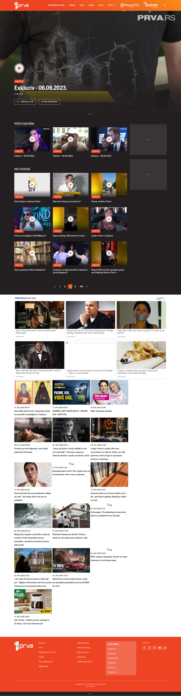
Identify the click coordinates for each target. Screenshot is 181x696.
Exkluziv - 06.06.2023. (24, 156)
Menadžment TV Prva (47, 652)
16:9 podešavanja (45, 662)
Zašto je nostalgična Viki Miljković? (30, 236)
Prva (40, 648)
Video (101, 5)
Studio (41, 657)
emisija (72, 5)
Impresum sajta (83, 643)
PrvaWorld (113, 658)
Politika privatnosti (84, 662)
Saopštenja (81, 657)
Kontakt (42, 643)
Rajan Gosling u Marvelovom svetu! (69, 236)
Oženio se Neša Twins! (101, 201)
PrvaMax (112, 654)
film (82, 5)
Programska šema (56, 5)
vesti (110, 5)
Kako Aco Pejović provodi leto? (67, 201)
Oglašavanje (43, 666)
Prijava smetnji (83, 652)
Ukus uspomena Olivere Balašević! (29, 270)
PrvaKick (112, 663)
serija (91, 5)
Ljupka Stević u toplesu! (102, 236)
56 (81, 286)
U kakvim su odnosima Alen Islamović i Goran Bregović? (70, 271)
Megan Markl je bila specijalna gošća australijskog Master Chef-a (107, 271)
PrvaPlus (112, 649)
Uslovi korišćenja (83, 648)
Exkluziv (19, 151)
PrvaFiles (112, 672)
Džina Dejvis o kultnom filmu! (27, 201)
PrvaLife (112, 668)
